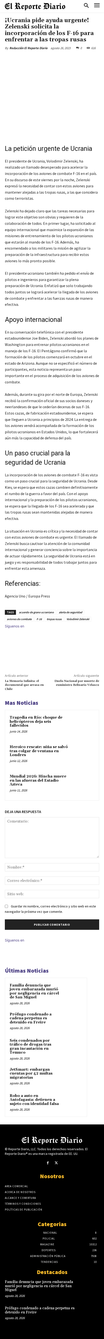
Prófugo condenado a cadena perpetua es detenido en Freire (31, 1018)
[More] (70, 59)
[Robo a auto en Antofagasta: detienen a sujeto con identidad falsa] (72, 1102)
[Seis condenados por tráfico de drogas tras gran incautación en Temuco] (72, 1047)
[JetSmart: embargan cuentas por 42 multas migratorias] (72, 1076)
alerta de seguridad (70, 612)
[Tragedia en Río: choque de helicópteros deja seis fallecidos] (83, 726)
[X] (36, 59)
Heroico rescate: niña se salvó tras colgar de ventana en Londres (39, 751)
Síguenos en (14, 626)
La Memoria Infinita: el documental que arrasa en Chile (24, 685)
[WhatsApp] (58, 59)
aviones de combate (19, 619)
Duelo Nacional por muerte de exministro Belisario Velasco (76, 683)
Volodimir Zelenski (78, 619)
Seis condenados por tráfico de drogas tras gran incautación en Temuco (30, 1046)
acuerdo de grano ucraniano (36, 612)
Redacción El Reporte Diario (28, 48)
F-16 (39, 619)
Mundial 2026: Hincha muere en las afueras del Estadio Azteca (38, 780)
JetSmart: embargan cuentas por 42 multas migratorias (31, 1073)
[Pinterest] (47, 59)
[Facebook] (25, 59)
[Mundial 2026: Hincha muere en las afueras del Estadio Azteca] (83, 785)
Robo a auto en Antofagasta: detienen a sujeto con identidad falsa (34, 1100)
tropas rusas (54, 619)
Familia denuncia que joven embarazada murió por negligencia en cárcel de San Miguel (34, 991)
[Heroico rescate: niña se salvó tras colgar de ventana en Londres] (83, 755)
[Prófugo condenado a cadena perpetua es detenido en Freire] (72, 1021)
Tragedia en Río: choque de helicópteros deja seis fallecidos (36, 721)
